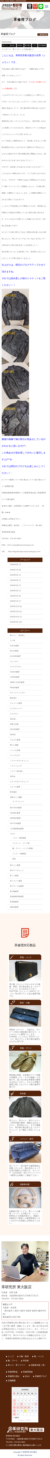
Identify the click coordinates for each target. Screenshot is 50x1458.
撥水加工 (13, 698)
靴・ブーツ (13, 1361)
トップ (11, 1356)
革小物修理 (14, 891)
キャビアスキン (16, 667)
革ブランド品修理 (17, 886)
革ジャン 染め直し (8, 45)
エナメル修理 (15, 787)
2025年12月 (14, 606)
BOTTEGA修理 (15, 808)
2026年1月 (14, 601)
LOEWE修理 (14, 677)
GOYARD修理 (15, 656)
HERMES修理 (15, 818)
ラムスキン (14, 714)
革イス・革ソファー (16, 1365)
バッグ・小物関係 (19, 854)
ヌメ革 (12, 640)
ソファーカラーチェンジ (19, 761)
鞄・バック (39, 1356)
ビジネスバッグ (16, 708)
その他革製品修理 (17, 829)
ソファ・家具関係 (19, 838)
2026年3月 (14, 591)
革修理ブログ (41, 1376)
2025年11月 (14, 611)
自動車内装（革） (38, 1365)
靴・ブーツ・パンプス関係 (22, 848)
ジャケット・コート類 (20, 843)
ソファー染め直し (17, 771)
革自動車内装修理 (17, 896)
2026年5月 (14, 580)
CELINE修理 (14, 729)
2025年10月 (14, 617)
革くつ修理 (14, 876)
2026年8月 (14, 564)
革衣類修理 (42, 45)
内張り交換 (14, 724)
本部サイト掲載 (16, 797)
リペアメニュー (18, 801)
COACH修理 (14, 672)
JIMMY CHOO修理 (17, 682)
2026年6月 (14, 575)
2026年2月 (14, 596)
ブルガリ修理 (15, 740)
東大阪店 (28, 45)
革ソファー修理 (16, 881)
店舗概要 (12, 1380)
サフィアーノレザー (17, 693)
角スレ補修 (14, 745)
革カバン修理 (15, 865)
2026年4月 (14, 585)
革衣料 (26, 1361)
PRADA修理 (14, 688)
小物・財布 (24, 1356)
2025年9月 (14, 622)
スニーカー (14, 661)
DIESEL (13, 735)
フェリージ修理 (16, 703)
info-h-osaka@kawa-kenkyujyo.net (20, 545)
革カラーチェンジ (17, 870)
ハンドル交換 (15, 750)
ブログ (35, 45)
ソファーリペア (16, 766)
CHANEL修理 (15, 813)
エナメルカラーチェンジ (19, 781)
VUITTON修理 (15, 823)
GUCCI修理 (14, 646)
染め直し (20, 45)
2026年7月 (14, 570)
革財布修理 (14, 907)
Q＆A (27, 1376)
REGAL (13, 776)
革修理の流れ (14, 1376)
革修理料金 (13, 1372)
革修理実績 (28, 1372)
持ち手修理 (14, 651)
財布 (14, 859)
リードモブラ (15, 755)
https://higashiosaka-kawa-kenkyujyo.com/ (24, 551)
